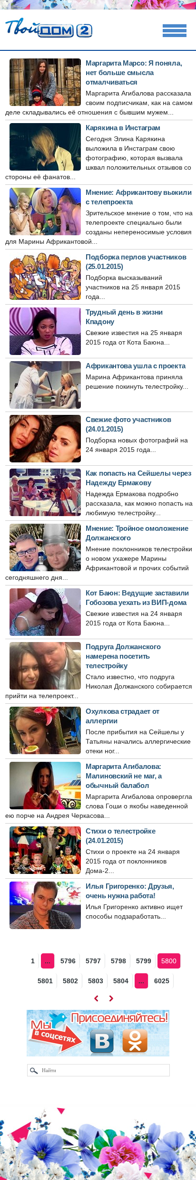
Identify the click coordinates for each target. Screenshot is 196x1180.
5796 (68, 961)
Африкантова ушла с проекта (135, 366)
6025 (161, 981)
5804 (120, 981)
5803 (95, 981)
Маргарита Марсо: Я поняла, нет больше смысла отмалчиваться (134, 72)
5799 (143, 961)
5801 (45, 981)
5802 (70, 981)
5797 (93, 961)
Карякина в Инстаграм (123, 128)
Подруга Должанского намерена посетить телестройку (123, 656)
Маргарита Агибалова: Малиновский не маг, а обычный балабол (124, 775)
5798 (118, 961)
